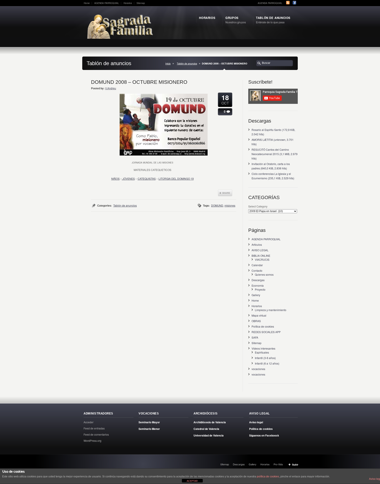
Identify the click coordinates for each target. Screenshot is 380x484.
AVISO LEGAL (260, 250)
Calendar (257, 265)
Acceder (88, 422)
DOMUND (217, 205)
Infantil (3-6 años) (265, 358)
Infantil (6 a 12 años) (267, 363)
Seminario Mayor (149, 422)
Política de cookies (263, 326)
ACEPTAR (192, 481)
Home (87, 3)
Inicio (168, 63)
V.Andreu (110, 88)
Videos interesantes (263, 348)
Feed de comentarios (96, 434)
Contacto (257, 270)
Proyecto (260, 289)
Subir (295, 464)
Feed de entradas (94, 428)
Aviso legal (256, 422)
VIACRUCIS (262, 259)
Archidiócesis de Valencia (210, 422)
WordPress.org (92, 440)
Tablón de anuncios (187, 63)
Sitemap (141, 3)
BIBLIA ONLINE (261, 255)
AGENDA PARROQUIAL (106, 3)
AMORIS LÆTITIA (262, 139)
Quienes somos (264, 274)
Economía (258, 285)
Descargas (258, 280)
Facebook (294, 2)
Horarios (128, 3)
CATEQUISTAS (147, 178)
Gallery (256, 295)
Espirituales (262, 352)
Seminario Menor (149, 429)
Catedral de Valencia (206, 429)
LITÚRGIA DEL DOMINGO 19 (176, 178)
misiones (230, 205)
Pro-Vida (278, 464)
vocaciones (258, 369)
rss (288, 2)
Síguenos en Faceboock (264, 435)
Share (225, 193)
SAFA (255, 337)
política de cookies (268, 476)
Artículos (257, 244)
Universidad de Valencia (209, 435)
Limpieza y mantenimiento (270, 310)
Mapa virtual (259, 315)
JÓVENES (128, 178)
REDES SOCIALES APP (266, 332)
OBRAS (256, 321)
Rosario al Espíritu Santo (266, 130)
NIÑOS (115, 178)
